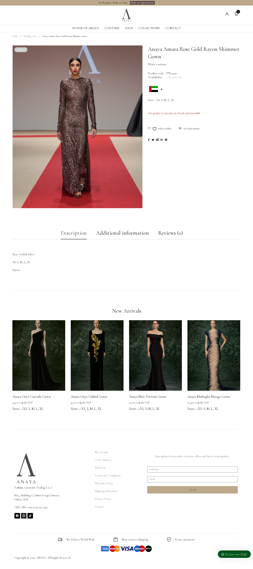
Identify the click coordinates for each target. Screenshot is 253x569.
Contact (99, 506)
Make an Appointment (142, 2)
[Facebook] (17, 516)
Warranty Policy (104, 483)
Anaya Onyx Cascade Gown (31, 396)
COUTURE (111, 28)
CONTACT (173, 28)
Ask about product (191, 128)
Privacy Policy (103, 499)
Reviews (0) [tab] (170, 232)
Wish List (100, 467)
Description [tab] (74, 232)
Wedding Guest (30, 36)
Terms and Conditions (108, 475)
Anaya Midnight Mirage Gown (208, 396)
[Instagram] (23, 516)
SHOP (129, 28)
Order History (103, 460)
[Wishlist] (160, 129)
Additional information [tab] (122, 232)
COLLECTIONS (149, 28)
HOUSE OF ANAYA (85, 28)
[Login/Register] (227, 13)
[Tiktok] (30, 516)
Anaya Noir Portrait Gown (147, 396)
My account (101, 452)
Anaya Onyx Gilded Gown (89, 396)
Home (15, 36)
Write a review (157, 64)
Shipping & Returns (106, 491)
